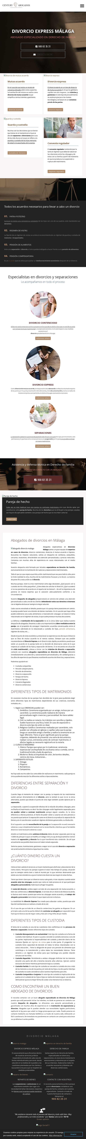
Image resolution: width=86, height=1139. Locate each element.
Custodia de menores (17, 153)
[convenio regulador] (63, 137)
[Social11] (43, 1125)
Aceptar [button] (73, 1134)
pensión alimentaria (67, 629)
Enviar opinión (43, 1119)
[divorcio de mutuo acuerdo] (16, 75)
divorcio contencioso (44, 908)
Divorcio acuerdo (15, 110)
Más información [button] (55, 1135)
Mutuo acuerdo (16, 81)
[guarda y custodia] (12, 119)
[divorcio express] (51, 75)
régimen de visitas (39, 942)
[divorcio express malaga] (16, 7)
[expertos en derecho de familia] (58, 1043)
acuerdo (12, 261)
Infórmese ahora (43, 338)
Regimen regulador (56, 171)
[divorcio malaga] (18, 1043)
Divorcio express (57, 81)
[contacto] (48, 1074)
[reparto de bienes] (19, 1074)
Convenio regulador (58, 143)
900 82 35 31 (44, 46)
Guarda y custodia (18, 124)
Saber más (11, 519)
